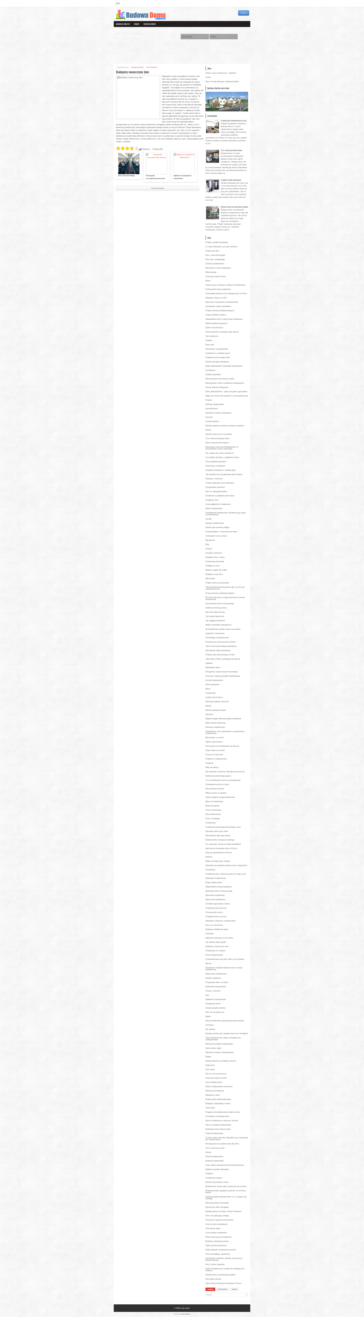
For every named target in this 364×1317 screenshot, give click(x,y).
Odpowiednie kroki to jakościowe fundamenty (224, 319)
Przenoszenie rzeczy (214, 912)
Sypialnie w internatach (215, 633)
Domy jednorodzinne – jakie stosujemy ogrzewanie (226, 391)
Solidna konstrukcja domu (216, 608)
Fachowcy (209, 1025)
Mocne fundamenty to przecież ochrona (221, 1120)
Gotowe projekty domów (215, 1008)
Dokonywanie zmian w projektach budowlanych (224, 383)
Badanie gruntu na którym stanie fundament (223, 1211)
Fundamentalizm (212, 421)
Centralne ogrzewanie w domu (217, 904)
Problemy (209, 1173)
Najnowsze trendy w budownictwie (219, 1052)
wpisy (234, 1289)
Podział (208, 400)
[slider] (127, 148)
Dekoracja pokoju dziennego (217, 1203)
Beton (207, 281)
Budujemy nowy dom (214, 574)
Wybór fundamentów (213, 508)
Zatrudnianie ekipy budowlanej (217, 650)
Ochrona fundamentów (214, 264)
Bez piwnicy (210, 1029)
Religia (208, 1057)
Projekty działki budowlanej (231, 179)
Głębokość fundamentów (215, 999)
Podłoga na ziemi (212, 566)
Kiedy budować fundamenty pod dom (220, 1250)
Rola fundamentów (213, 814)
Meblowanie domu (212, 667)
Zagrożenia (210, 1065)
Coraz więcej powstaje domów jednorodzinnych (224, 1165)
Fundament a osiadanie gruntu (217, 353)
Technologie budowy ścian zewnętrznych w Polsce (226, 293)
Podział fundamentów (214, 1133)
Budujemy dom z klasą (214, 557)
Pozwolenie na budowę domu (217, 1116)
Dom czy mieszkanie (214, 925)
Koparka (208, 340)
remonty (119, 36)
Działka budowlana (213, 374)
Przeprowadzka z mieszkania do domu (221, 532)
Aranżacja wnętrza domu (215, 276)
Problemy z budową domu (216, 759)
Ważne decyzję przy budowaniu (218, 1237)
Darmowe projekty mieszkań (217, 701)
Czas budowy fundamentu (216, 1233)
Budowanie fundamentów (215, 987)
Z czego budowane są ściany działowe (221, 247)
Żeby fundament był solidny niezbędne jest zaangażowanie (223, 1039)
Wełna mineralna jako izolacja (217, 861)
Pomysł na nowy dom (214, 754)
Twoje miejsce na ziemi (215, 750)
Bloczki (208, 963)
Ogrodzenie (210, 540)
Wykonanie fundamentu (215, 895)
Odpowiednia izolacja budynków (218, 887)
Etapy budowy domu (213, 882)
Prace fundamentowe (214, 955)
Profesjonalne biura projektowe (218, 289)
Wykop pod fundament (214, 1091)
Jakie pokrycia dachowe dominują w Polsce (223, 1283)
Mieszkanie (210, 578)
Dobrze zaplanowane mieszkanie (218, 1086)
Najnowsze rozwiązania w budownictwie (183, 177)
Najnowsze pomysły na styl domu (219, 938)
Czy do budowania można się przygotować (223, 780)
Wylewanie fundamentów (215, 878)
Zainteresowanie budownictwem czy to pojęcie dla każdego (226, 1198)
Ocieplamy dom (211, 500)
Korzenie (209, 417)
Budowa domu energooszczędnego (219, 840)
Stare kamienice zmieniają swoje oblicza (222, 332)
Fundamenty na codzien (215, 951)
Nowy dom (209, 345)
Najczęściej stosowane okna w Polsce (221, 848)
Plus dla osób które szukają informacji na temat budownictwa (225, 598)
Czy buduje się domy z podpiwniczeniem (222, 457)
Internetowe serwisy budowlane (218, 306)
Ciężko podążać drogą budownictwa (220, 797)
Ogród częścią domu (214, 742)
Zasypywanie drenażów (215, 487)
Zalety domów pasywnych (216, 1245)
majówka (232, 73)
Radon (208, 1016)
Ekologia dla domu (213, 1004)
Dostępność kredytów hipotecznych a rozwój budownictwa (223, 969)
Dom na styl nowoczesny (215, 1074)
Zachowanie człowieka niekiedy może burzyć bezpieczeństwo (224, 1259)
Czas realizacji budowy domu (231, 150)
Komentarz (222, 1289)
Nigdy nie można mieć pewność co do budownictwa (226, 396)
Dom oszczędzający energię (217, 1216)
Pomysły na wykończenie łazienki (219, 1220)
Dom (207, 995)
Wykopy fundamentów (214, 523)
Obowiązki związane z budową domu (220, 921)
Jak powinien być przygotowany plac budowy (223, 474)
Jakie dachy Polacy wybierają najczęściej (222, 659)
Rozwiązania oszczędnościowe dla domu (155, 177)
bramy (136, 24)
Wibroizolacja (210, 272)
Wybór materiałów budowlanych (218, 625)
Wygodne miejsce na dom (216, 298)
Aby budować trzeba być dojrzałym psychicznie (225, 772)
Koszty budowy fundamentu (216, 387)
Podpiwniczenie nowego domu (217, 357)
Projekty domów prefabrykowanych (219, 310)
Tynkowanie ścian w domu (216, 536)
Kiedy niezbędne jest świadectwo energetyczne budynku (224, 1270)
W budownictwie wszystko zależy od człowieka (224, 959)
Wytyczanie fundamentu (215, 899)
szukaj (210, 1289)
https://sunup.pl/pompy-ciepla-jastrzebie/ (222, 81)
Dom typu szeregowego (215, 259)
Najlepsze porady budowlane (217, 1169)
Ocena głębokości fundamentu (217, 504)
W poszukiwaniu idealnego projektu (219, 593)
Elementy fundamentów (215, 727)
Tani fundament (211, 336)
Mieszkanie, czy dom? (214, 737)
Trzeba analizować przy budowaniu (219, 483)
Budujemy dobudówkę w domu (217, 1103)
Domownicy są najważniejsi (216, 349)
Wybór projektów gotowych (216, 323)
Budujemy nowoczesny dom (217, 946)
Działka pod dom (212, 251)
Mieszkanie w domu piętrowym (218, 268)
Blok (207, 544)
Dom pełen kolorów (213, 1279)
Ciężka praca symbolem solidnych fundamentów (225, 285)
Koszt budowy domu (213, 1082)
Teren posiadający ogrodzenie (217, 1254)
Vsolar (208, 77)
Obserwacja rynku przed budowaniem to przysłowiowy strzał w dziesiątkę (221, 448)
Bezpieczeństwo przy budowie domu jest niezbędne (226, 1033)
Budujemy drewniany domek (217, 1241)
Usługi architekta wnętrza (215, 315)
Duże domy (210, 1069)
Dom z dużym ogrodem (215, 1264)
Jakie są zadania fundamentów (218, 1125)
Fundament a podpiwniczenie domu (219, 496)
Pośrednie (209, 934)
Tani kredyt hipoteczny (214, 616)
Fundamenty (210, 693)
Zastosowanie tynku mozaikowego (219, 603)
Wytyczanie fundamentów (216, 974)
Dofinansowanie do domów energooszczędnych (224, 426)
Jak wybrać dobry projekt (215, 942)
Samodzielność (211, 409)
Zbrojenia (209, 714)
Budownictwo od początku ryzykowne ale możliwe (226, 1186)
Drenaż (208, 430)
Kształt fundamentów (214, 680)
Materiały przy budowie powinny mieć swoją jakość (226, 865)
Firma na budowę (212, 818)
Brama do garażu (212, 806)
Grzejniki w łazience (213, 553)
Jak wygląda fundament (215, 620)
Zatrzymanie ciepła (213, 1048)
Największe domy (212, 1095)
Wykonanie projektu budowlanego (219, 1044)
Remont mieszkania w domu (217, 1182)
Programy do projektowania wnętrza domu (222, 1112)
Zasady (208, 519)
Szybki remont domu (214, 697)
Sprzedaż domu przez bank (216, 831)
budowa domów (150, 24)
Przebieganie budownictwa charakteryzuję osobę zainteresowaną (225, 514)
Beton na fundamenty (214, 801)
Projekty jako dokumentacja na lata (234, 120)
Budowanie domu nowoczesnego (218, 891)
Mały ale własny (212, 767)
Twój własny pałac (212, 1228)
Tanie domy (210, 1108)
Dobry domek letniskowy (215, 723)
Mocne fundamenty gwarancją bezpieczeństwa (224, 1021)
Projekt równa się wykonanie (217, 583)
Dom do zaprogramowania (216, 491)
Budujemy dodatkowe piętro (216, 929)
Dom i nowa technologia (126, 175)
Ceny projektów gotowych (216, 462)
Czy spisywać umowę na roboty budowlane (223, 844)
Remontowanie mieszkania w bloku (219, 379)
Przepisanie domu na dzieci (216, 982)
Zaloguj (243, 13)
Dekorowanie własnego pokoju (217, 835)
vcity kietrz (185, 1308)
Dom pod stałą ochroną (215, 612)
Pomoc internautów (213, 810)
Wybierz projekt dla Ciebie (216, 570)
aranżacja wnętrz (123, 24)
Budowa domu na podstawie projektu (234, 206)
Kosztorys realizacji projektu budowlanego (222, 676)
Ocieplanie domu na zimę (215, 916)
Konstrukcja (210, 870)
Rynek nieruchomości (214, 328)
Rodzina (208, 857)
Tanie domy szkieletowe (215, 466)
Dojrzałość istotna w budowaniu (218, 413)
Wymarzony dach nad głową (217, 1207)
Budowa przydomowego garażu (218, 776)
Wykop (208, 706)
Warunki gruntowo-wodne (215, 710)
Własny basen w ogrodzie (216, 793)
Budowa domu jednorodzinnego (218, 1099)
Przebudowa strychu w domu (217, 784)
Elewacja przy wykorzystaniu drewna (220, 642)
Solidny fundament (213, 978)
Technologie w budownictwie (217, 638)
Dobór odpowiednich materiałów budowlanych (224, 366)
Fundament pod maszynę (215, 908)
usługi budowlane (134, 36)
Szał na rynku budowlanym (216, 1224)
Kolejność (209, 763)
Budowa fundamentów (214, 1161)
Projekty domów (167, 30)
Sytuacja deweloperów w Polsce (218, 853)
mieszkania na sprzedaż (125, 30)
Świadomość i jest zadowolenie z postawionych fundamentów (225, 732)
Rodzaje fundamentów (214, 404)
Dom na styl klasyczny (214, 1012)
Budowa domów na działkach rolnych (220, 1061)
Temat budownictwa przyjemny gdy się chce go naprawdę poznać (224, 588)
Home (118, 3)
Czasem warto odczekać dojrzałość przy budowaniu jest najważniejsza (226, 1139)
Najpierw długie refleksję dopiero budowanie (223, 719)
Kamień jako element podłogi (217, 527)
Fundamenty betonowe (214, 561)
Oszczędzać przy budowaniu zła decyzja (222, 746)
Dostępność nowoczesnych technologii (221, 672)
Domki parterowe (212, 684)
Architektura (210, 370)
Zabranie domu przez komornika (218, 434)
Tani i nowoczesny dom (215, 1148)
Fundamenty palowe (213, 1178)
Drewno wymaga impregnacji (217, 362)
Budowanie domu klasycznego (217, 1129)
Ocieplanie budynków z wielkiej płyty (220, 470)
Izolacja (208, 549)
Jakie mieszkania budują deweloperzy (221, 646)
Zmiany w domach (213, 991)
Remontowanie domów (214, 789)
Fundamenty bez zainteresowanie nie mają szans (225, 874)
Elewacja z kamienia (213, 479)
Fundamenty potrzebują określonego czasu (223, 827)
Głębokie (209, 663)
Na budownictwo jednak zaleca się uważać (223, 629)
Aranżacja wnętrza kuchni (216, 1078)
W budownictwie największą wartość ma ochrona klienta (225, 1192)
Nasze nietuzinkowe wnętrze (217, 443)
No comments (151, 67)
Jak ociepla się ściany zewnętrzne (219, 453)
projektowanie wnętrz (147, 30)
